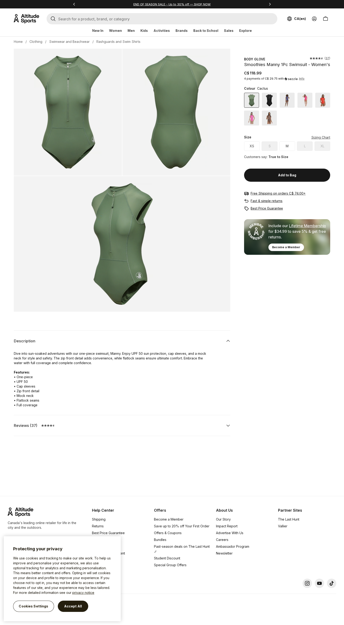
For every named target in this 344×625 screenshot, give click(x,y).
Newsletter (224, 553)
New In (97, 31)
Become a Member (286, 247)
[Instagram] (307, 583)
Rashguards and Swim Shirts (118, 42)
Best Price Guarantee (267, 208)
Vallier (282, 526)
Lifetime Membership (307, 225)
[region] (62, 578)
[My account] (314, 18)
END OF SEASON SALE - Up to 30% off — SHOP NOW (172, 4)
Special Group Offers (170, 565)
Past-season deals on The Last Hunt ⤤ (182, 548)
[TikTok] (331, 583)
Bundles (160, 540)
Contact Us (100, 560)
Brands (182, 31)
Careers (222, 540)
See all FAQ (101, 567)
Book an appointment (108, 553)
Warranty (99, 540)
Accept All (73, 606)
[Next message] (270, 4)
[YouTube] (319, 583)
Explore (245, 31)
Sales (229, 31)
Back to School (205, 31)
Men (131, 31)
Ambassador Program (232, 546)
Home (18, 42)
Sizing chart (320, 137)
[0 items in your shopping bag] (325, 18)
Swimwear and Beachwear (69, 42)
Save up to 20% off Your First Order (181, 526)
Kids (144, 31)
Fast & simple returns (266, 201)
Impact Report (227, 526)
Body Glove (254, 59)
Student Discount (167, 558)
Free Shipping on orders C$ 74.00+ (278, 193)
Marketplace (101, 546)
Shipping (99, 519)
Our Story (223, 519)
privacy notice (83, 593)
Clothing (35, 42)
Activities (162, 31)
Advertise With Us (229, 533)
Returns (98, 526)
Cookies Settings (33, 606)
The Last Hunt (288, 519)
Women (115, 31)
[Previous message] (74, 4)
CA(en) (300, 19)
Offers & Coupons (168, 533)
